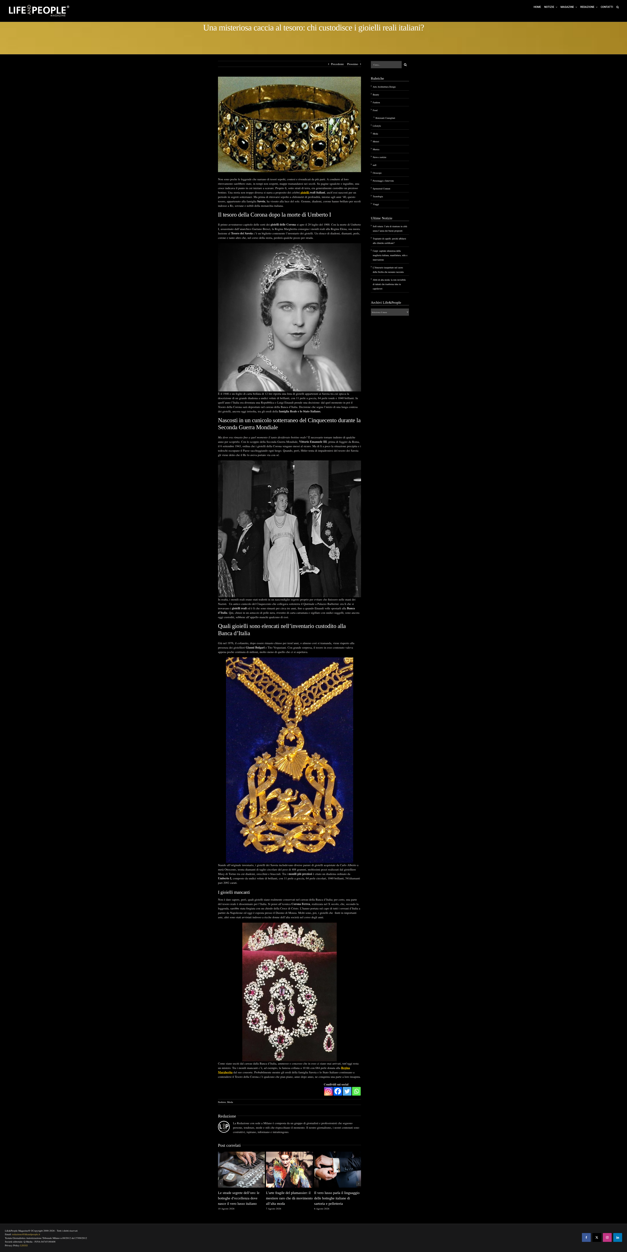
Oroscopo (377, 172)
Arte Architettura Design (384, 86)
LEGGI (24, 1245)
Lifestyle (377, 125)
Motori (376, 141)
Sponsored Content (381, 188)
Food (375, 110)
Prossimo (352, 64)
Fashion (222, 1102)
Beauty (376, 94)
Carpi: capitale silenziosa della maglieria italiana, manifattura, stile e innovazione (390, 255)
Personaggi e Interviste (383, 180)
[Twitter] (347, 1091)
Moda (230, 1102)
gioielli (304, 192)
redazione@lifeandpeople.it (26, 1234)
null (374, 165)
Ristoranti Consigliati (385, 117)
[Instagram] (328, 1091)
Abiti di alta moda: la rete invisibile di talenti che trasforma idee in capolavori (389, 284)
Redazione (227, 1116)
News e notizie (379, 157)
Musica (376, 149)
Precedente (337, 64)
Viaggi (376, 204)
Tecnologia (378, 196)
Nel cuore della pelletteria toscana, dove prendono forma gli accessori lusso (336, 1198)
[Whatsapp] (356, 1091)
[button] (617, 7)
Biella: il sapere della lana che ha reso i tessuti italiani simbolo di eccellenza (241, 1198)
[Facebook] (337, 1091)
